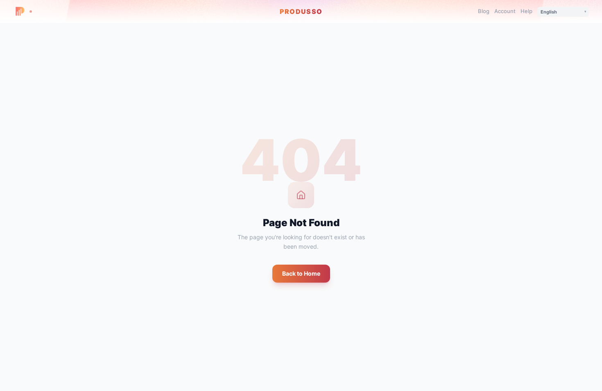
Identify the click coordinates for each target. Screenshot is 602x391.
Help (526, 11)
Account (505, 11)
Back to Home (301, 273)
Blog (483, 11)
